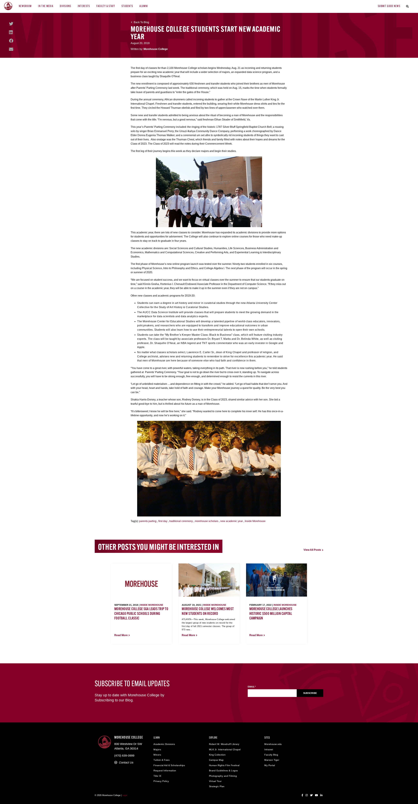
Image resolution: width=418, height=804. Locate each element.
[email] (11, 49)
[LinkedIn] (11, 32)
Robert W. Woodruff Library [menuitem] (224, 744)
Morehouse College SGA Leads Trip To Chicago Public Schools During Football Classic (141, 614)
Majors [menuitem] (157, 749)
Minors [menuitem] (157, 754)
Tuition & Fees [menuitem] (161, 760)
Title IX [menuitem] (157, 776)
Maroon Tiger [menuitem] (271, 760)
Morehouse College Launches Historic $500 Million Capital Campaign (270, 614)
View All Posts (312, 549)
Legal (124, 795)
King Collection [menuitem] (217, 754)
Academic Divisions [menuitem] (164, 744)
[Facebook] (11, 40)
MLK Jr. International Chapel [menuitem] (225, 749)
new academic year (231, 521)
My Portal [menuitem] (269, 765)
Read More (121, 635)
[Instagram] (306, 795)
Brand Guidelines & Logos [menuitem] (223, 770)
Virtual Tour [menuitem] (215, 781)
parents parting (147, 521)
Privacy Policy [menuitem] (161, 781)
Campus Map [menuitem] (216, 760)
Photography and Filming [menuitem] (223, 776)
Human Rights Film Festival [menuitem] (224, 765)
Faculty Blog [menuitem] (271, 754)
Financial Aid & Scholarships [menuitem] (169, 765)
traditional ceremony (181, 521)
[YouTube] (316, 795)
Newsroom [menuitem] (25, 6)
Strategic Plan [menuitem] (217, 786)
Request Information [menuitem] (164, 770)
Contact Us (126, 762)
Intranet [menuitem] (268, 749)
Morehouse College (156, 49)
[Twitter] (11, 23)
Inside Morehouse (255, 521)
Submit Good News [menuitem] (389, 6)
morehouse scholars (206, 521)
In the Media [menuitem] (45, 6)
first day (162, 521)
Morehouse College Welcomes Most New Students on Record (208, 611)
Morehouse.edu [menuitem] (273, 744)
